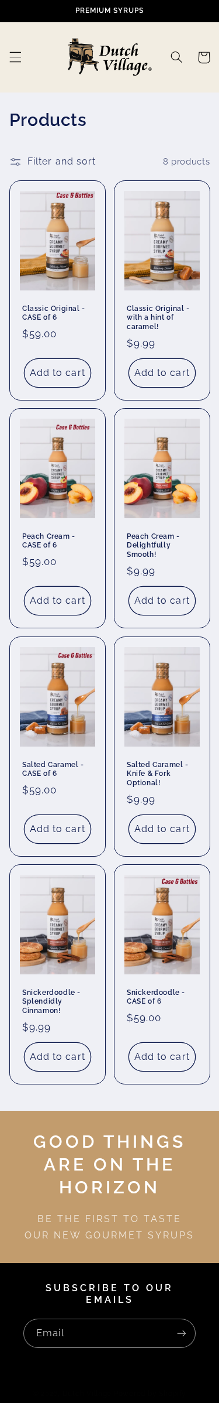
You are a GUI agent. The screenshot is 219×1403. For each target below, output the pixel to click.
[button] (15, 57)
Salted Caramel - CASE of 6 (53, 769)
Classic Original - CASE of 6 (53, 312)
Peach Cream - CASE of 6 (48, 541)
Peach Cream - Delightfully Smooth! (153, 545)
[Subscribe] (181, 1333)
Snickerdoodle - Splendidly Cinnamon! (51, 1001)
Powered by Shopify (150, 1394)
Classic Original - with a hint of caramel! (158, 317)
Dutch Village (87, 1394)
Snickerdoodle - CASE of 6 (156, 997)
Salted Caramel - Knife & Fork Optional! (158, 773)
